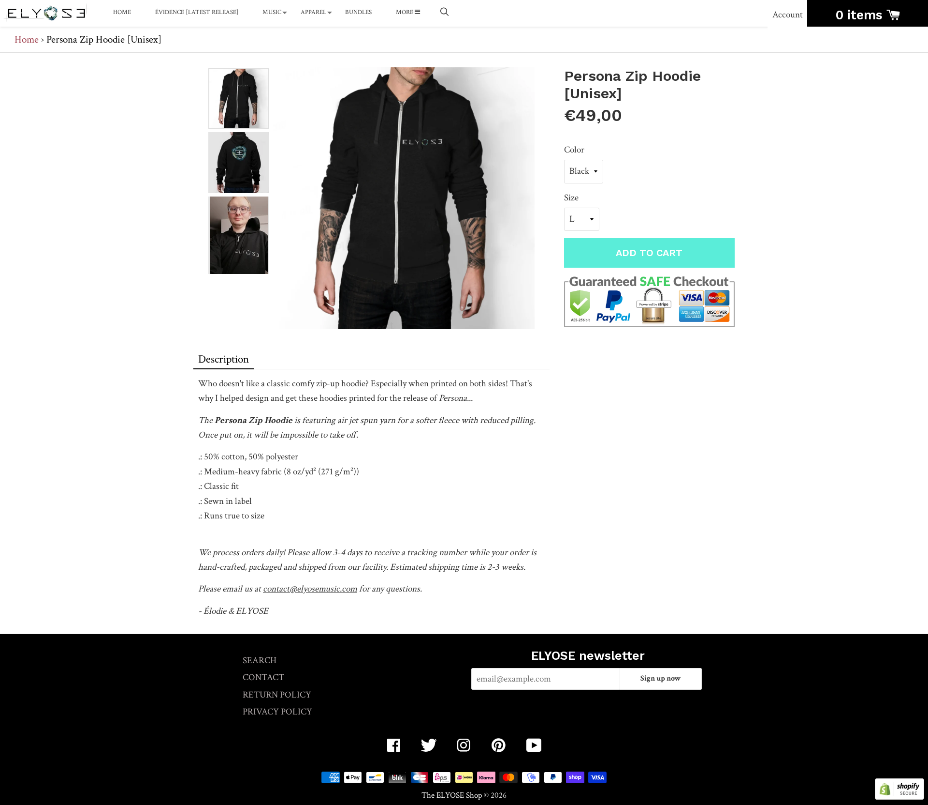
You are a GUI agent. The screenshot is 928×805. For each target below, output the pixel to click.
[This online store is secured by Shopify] (899, 797)
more (405, 12)
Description (223, 359)
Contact (263, 677)
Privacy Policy (277, 712)
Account (787, 15)
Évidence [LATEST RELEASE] (197, 12)
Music (271, 12)
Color (574, 150)
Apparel (313, 12)
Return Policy (277, 695)
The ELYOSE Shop (451, 795)
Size (571, 198)
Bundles (358, 12)
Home (122, 12)
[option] (239, 98)
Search (259, 660)
